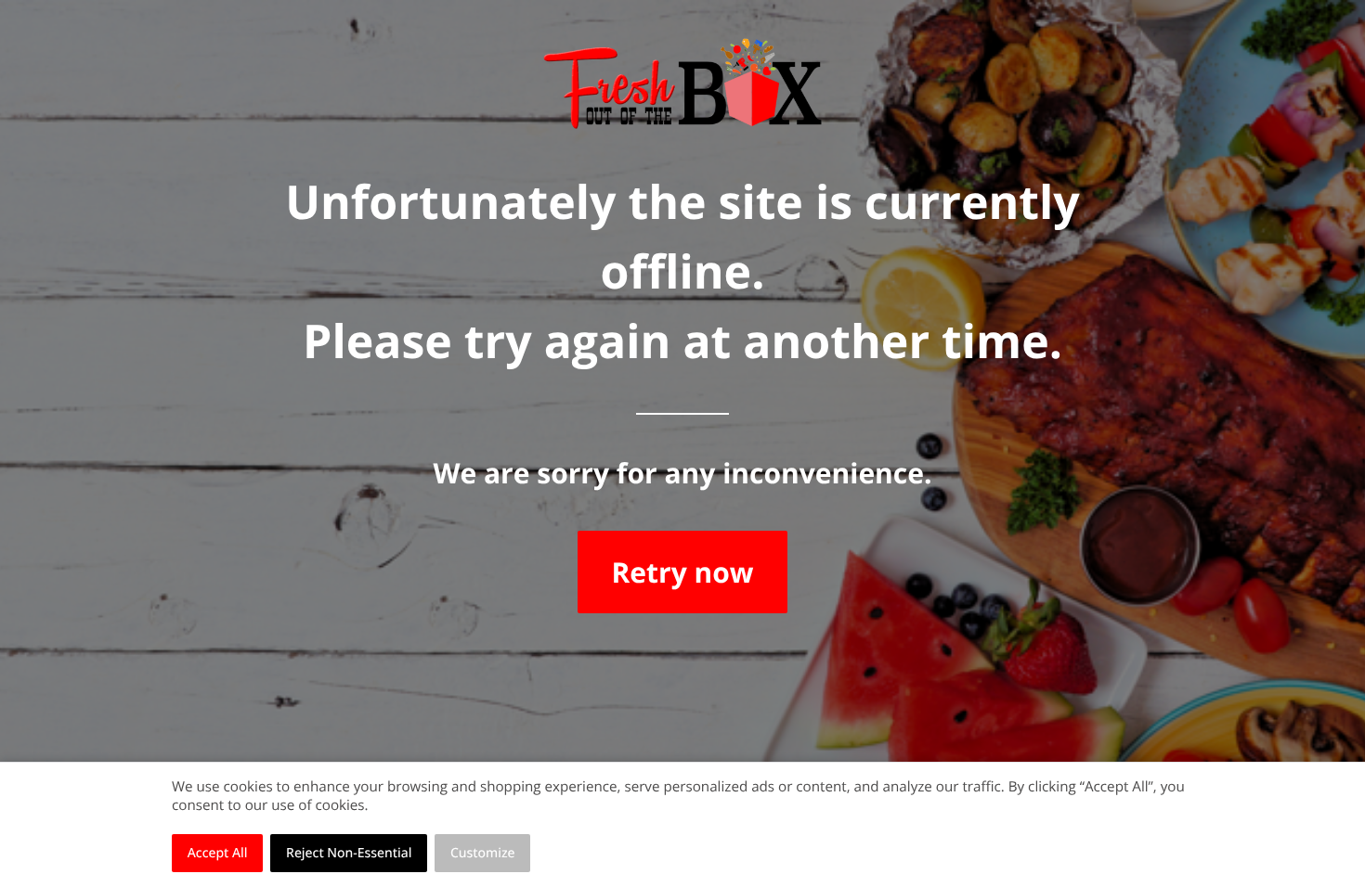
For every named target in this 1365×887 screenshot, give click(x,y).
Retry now (682, 572)
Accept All (218, 853)
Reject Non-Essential (348, 853)
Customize (482, 853)
